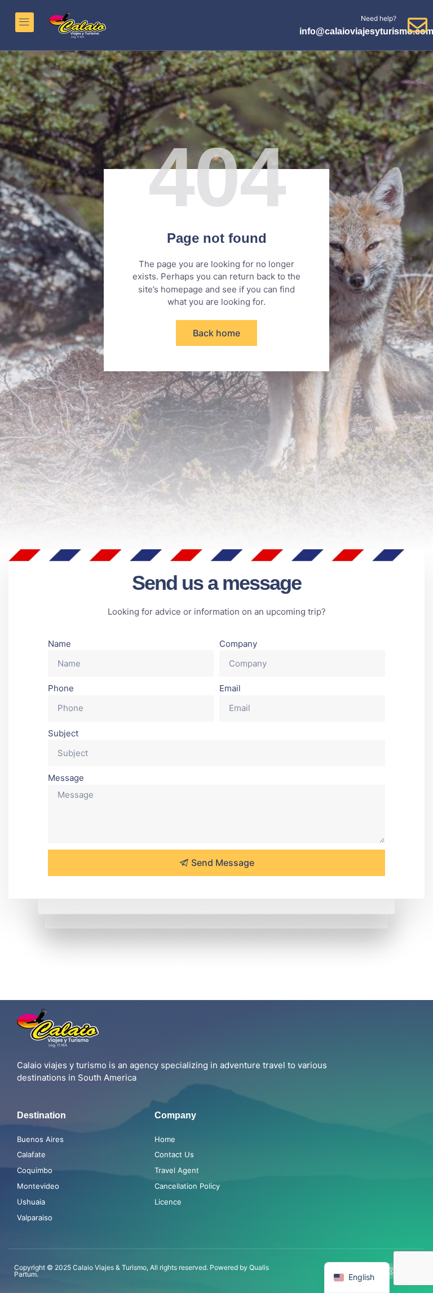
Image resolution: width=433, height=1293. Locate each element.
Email (230, 688)
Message (66, 777)
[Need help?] (417, 25)
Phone (61, 688)
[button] (24, 22)
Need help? (378, 18)
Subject (63, 733)
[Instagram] (392, 1271)
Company (238, 643)
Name (59, 643)
